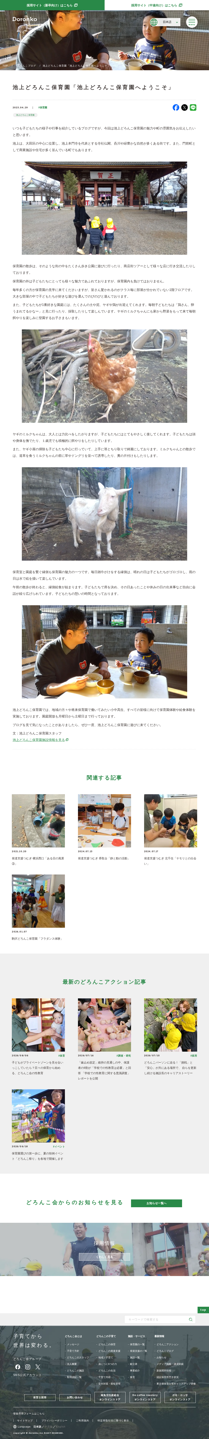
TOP (5, 65)
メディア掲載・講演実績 (170, 1364)
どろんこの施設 (75, 1370)
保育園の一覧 (137, 1344)
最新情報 (159, 1336)
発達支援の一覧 (138, 1351)
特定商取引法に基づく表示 (113, 1420)
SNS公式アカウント (27, 1375)
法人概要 (72, 1364)
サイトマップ (25, 1420)
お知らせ (161, 1357)
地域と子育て (105, 1357)
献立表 (133, 1364)
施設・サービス (136, 1336)
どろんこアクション (168, 1344)
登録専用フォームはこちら (29, 1413)
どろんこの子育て (106, 1336)
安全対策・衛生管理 (109, 1383)
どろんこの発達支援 (109, 1351)
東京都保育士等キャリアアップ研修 (176, 1383)
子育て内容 (104, 1377)
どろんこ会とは (73, 1336)
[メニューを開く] (192, 22)
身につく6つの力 (107, 1364)
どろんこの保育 (107, 1344)
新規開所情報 (164, 1370)
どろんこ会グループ (27, 1359)
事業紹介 (135, 1370)
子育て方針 (73, 1351)
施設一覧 (135, 1357)
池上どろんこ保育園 (25, 115)
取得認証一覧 (74, 1377)
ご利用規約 (82, 1420)
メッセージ (73, 1344)
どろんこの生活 (107, 1370)
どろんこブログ (26, 65)
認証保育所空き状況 (168, 1377)
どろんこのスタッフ (78, 1357)
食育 (132, 1377)
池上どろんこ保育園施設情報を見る (41, 740)
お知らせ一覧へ (157, 1203)
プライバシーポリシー (54, 1420)
